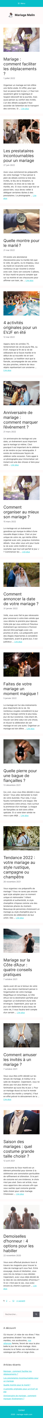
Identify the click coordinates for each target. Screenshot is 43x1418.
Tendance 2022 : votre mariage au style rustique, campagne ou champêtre (19, 867)
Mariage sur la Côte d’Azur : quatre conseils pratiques (17, 967)
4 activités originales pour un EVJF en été (20, 327)
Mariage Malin (25, 15)
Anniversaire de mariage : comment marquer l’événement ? (20, 419)
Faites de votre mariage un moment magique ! (20, 688)
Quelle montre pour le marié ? (16, 1385)
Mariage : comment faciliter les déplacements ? (19, 66)
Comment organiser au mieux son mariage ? (21, 512)
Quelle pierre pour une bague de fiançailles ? (20, 775)
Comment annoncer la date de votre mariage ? (21, 599)
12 (13, 1301)
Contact (21, 1410)
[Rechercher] (36, 1314)
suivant (20, 1301)
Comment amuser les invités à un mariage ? (20, 1059)
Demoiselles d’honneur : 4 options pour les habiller (18, 1243)
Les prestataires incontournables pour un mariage (18, 155)
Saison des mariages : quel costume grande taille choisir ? (18, 1148)
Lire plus (25, 108)
